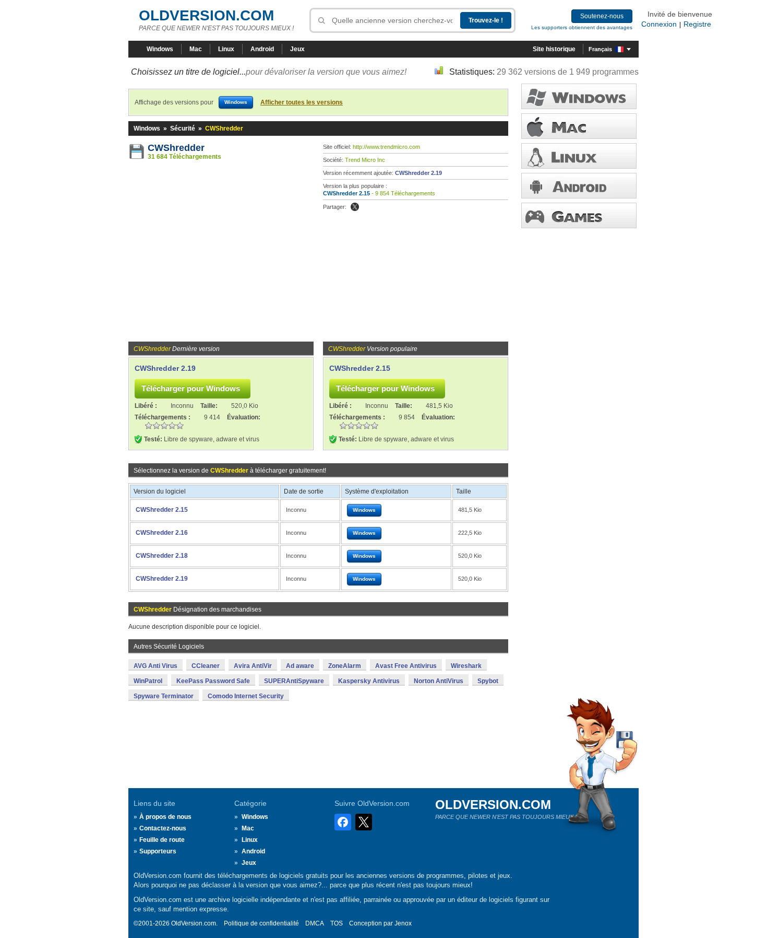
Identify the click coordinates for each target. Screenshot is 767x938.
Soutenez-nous (602, 16)
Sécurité (182, 128)
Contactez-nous (162, 828)
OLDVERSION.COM (206, 15)
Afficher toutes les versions (301, 102)
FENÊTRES (579, 96)
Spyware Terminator (164, 696)
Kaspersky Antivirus (369, 681)
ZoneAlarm (344, 666)
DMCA (314, 923)
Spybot (487, 681)
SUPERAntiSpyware (294, 681)
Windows (160, 49)
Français (600, 49)
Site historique (554, 49)
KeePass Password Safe (213, 681)
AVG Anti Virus (155, 666)
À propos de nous (165, 816)
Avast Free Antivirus (406, 666)
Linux (226, 49)
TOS (336, 923)
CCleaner (205, 666)
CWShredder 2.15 (346, 193)
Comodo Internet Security (246, 696)
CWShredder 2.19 (418, 173)
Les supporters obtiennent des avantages (581, 27)
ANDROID (579, 185)
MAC (579, 126)
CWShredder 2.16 (162, 532)
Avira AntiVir (253, 666)
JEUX (579, 215)
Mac (195, 49)
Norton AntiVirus (438, 681)
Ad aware (300, 666)
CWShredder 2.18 (162, 555)
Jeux (297, 49)
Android (262, 49)
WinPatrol (148, 681)
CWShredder (176, 148)
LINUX (579, 156)
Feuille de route (162, 839)
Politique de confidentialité (261, 923)
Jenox (403, 923)
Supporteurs (157, 851)
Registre (697, 24)
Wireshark (466, 666)
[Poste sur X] (355, 207)
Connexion (659, 24)
